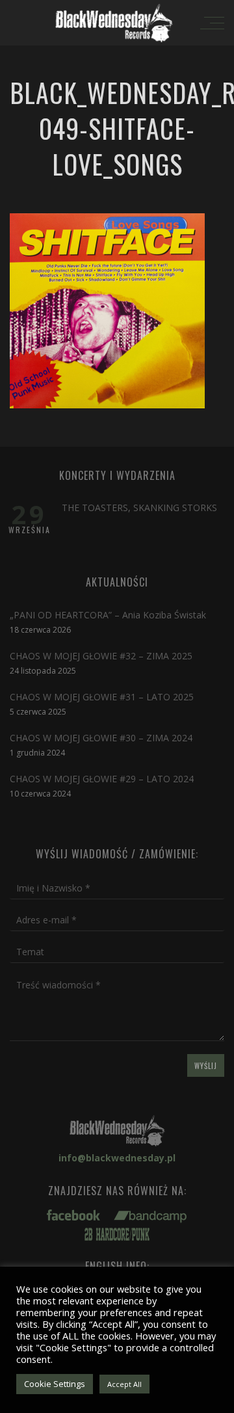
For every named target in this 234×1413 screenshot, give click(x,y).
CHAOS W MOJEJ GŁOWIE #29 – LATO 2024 (102, 779)
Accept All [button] (124, 1384)
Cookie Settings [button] (54, 1384)
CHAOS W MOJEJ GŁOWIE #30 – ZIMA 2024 (101, 738)
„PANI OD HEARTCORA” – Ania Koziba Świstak (108, 615)
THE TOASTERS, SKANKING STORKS (139, 507)
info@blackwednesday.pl (117, 1158)
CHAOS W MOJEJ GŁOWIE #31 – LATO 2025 (102, 697)
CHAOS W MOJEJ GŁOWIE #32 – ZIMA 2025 (101, 656)
